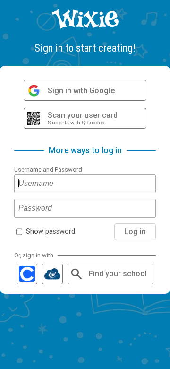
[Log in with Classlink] (52, 274)
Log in (135, 231)
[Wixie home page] (85, 19)
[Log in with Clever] (27, 274)
